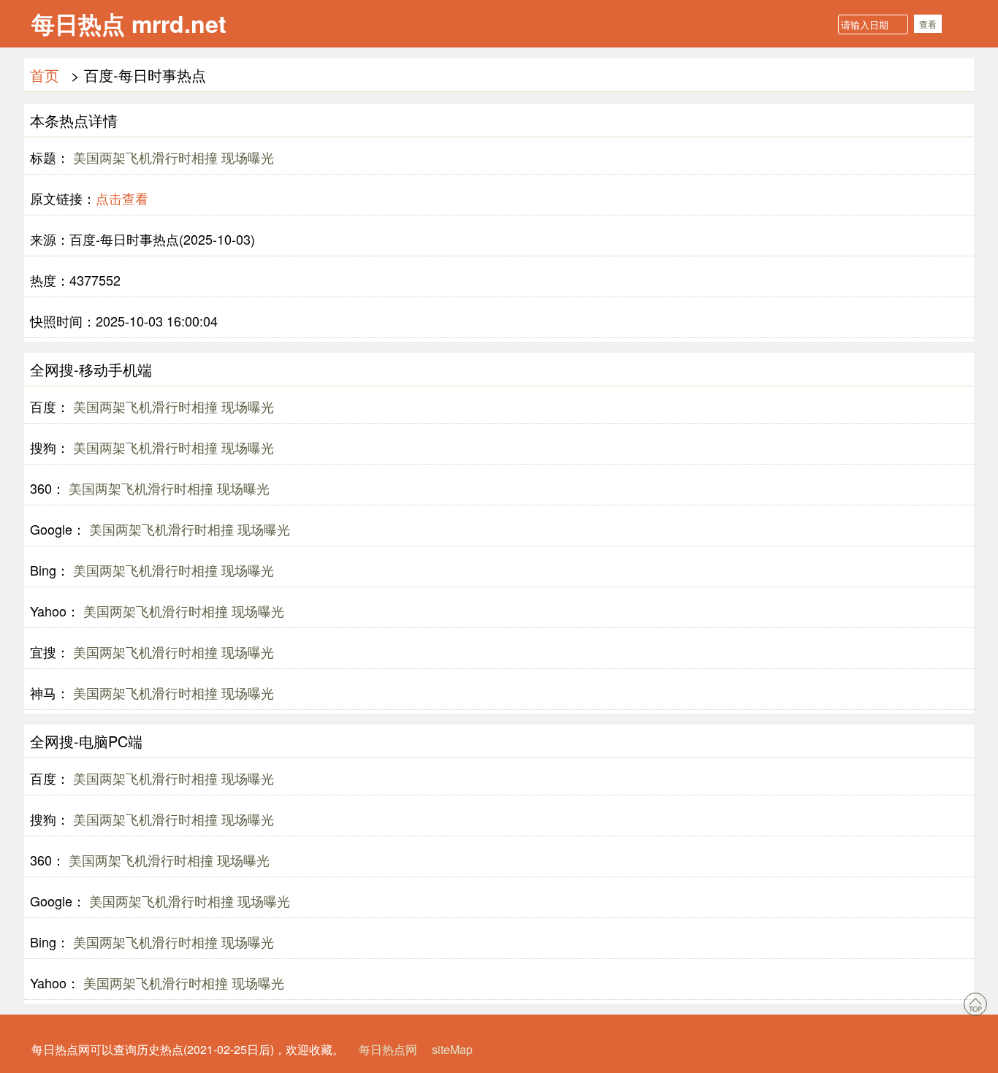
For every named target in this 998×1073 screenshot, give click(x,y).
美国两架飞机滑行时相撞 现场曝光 (171, 157)
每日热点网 (388, 1049)
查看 (928, 24)
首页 (44, 74)
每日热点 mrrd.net (128, 23)
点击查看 (122, 197)
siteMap (452, 1049)
